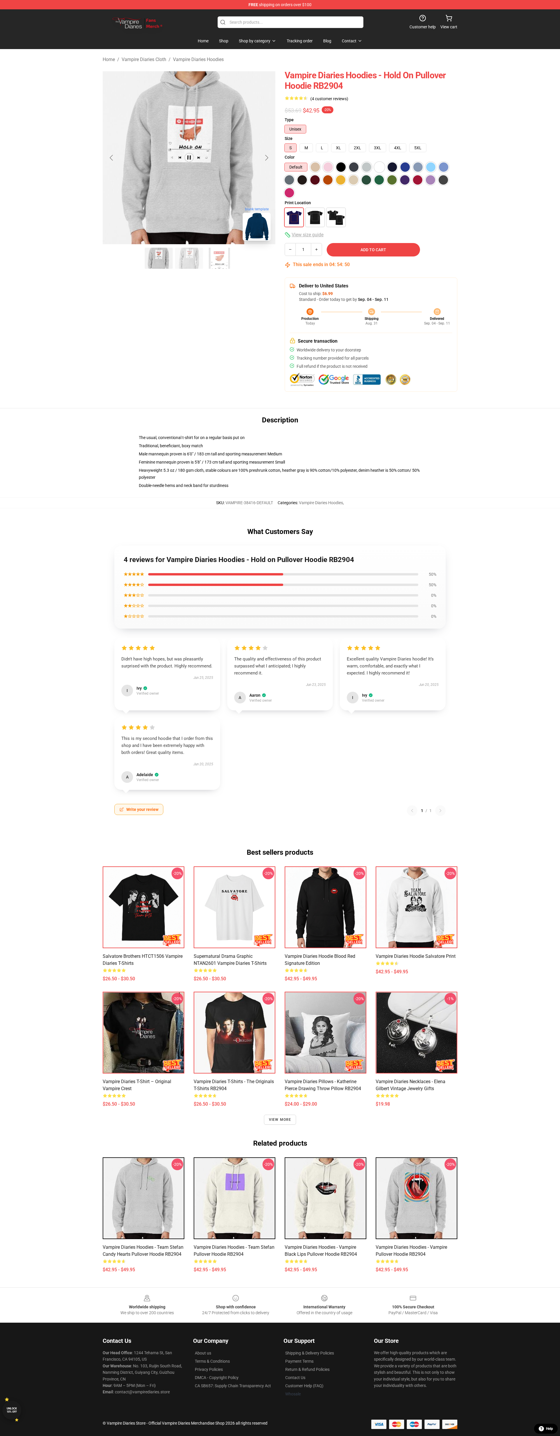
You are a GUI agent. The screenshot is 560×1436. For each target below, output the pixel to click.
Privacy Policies (209, 1369)
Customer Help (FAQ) (304, 1385)
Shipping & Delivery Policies (309, 1353)
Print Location (298, 202)
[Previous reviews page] (412, 810)
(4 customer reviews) (329, 98)
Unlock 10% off (12, 1410)
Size (289, 138)
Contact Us (295, 1377)
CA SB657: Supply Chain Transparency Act (233, 1385)
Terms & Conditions (212, 1361)
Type (289, 119)
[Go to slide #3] (219, 258)
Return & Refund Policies (307, 1369)
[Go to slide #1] (159, 258)
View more (280, 1120)
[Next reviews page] (440, 810)
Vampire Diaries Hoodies (198, 59)
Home (109, 59)
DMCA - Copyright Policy (217, 1377)
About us (203, 1353)
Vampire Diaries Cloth (144, 59)
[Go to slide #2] (189, 258)
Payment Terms (299, 1361)
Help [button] (549, 1429)
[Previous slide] (112, 158)
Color (290, 157)
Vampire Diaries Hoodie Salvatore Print (416, 956)
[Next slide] (266, 158)
